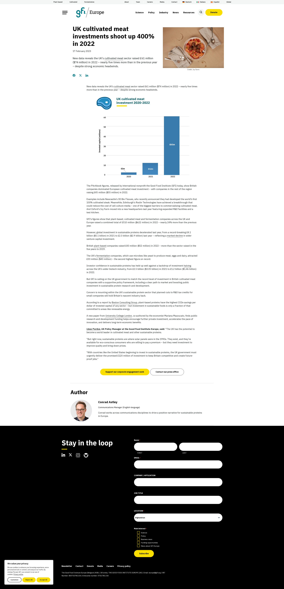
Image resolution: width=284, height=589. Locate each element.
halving (187, 265)
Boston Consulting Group (124, 302)
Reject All (29, 580)
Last (184, 453)
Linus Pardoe (93, 328)
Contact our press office (167, 372)
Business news (146, 539)
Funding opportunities (149, 543)
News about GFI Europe (150, 546)
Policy (143, 536)
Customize (14, 580)
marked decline (175, 235)
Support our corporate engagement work (125, 372)
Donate (213, 12)
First (139, 453)
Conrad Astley (119, 404)
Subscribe (144, 553)
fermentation (103, 255)
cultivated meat (114, 58)
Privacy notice (18, 574)
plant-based (100, 245)
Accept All (43, 580)
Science (144, 533)
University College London (118, 315)
